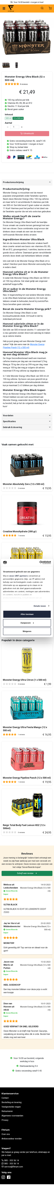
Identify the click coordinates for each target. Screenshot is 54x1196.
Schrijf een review (25, 873)
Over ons (6, 1134)
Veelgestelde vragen (11, 1107)
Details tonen (40, 606)
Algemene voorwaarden (12, 1115)
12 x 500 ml (18, 118)
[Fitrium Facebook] (8, 1178)
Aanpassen (25, 623)
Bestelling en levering (11, 1102)
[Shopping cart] (50, 8)
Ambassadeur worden (12, 1138)
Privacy (5, 1120)
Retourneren (7, 1111)
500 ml (8, 118)
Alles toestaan (27, 614)
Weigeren (27, 631)
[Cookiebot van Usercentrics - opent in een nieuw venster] (39, 562)
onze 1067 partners (18, 576)
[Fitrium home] (11, 8)
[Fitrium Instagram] (3, 1178)
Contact (5, 1098)
